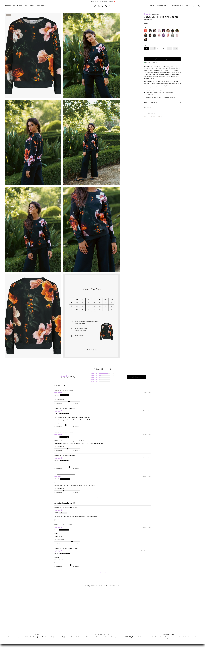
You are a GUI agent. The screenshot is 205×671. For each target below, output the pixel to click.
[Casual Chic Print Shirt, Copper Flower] (172, 30)
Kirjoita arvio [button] (136, 377)
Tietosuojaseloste (55, 647)
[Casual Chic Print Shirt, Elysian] (177, 30)
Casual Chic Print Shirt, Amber (66, 455)
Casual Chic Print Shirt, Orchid (66, 474)
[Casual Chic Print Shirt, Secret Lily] (154, 30)
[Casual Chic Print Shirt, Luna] (154, 35)
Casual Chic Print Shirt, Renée (66, 408)
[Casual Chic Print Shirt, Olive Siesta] (145, 35)
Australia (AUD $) (177, 5)
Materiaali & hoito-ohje (150, 102)
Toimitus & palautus (150, 113)
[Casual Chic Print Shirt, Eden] (172, 35)
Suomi (187, 5)
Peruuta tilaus (54, 652)
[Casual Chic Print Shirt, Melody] (145, 30)
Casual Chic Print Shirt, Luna (65, 390)
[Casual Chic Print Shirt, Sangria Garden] (145, 39)
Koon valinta (147, 107)
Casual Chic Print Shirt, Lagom (66, 525)
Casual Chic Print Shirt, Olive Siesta (67, 507)
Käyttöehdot (53, 649)
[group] (102, 1)
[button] (8, 5)
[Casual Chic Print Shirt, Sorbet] (159, 35)
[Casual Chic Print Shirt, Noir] (150, 30)
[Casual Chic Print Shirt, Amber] (159, 30)
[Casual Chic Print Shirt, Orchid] (163, 30)
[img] (58, 392)
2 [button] (100, 498)
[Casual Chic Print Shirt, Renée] (168, 30)
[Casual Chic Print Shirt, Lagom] (150, 35)
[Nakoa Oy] (102, 5)
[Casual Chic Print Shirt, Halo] (163, 35)
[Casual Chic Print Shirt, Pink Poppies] (177, 35)
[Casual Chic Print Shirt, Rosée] (168, 35)
